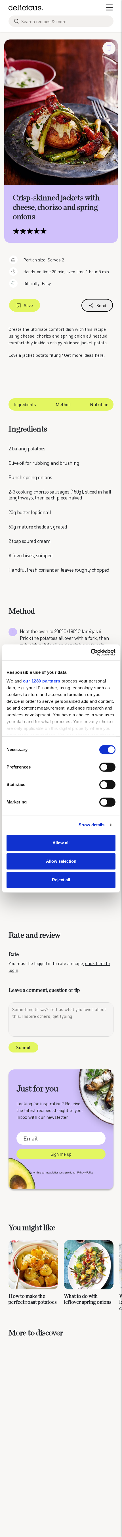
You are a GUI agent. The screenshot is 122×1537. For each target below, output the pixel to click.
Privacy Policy (85, 1172)
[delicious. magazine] (26, 7)
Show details (91, 824)
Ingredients (25, 404)
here (99, 355)
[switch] (107, 767)
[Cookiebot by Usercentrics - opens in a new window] (90, 652)
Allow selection (61, 861)
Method (63, 404)
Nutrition (99, 404)
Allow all (61, 842)
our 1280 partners (41, 681)
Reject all (61, 879)
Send (101, 305)
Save (28, 305)
